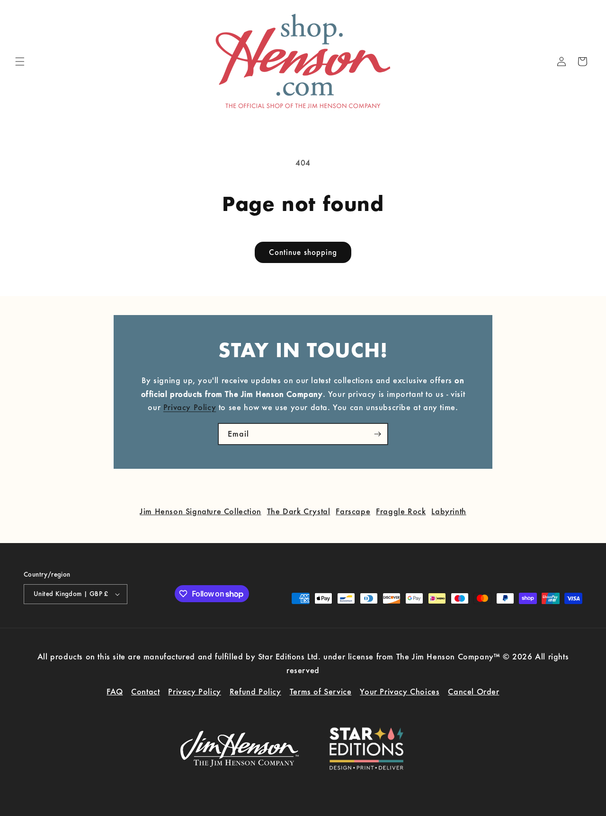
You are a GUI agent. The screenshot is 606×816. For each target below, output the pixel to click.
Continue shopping (303, 252)
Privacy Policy (189, 407)
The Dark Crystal (298, 511)
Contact (145, 691)
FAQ (115, 691)
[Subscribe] (377, 434)
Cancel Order (473, 691)
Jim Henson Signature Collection (200, 511)
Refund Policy (255, 691)
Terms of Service (321, 691)
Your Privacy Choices (399, 691)
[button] (19, 61)
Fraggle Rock (401, 511)
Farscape (353, 511)
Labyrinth (448, 511)
